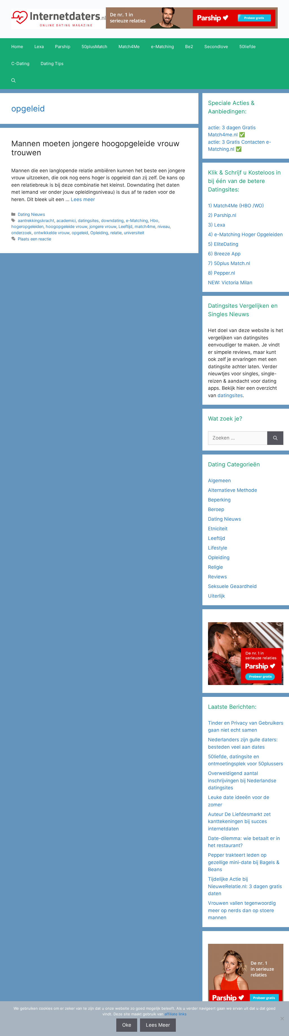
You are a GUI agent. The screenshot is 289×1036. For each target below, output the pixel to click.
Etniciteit (217, 528)
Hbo (154, 220)
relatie (116, 232)
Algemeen (219, 480)
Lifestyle (217, 548)
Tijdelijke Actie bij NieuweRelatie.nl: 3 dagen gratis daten (245, 886)
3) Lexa (216, 225)
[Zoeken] (275, 438)
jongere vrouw (102, 226)
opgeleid (80, 232)
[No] (282, 1018)
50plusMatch (94, 46)
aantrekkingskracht (36, 220)
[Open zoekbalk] (13, 80)
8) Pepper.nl (221, 273)
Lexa (39, 46)
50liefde (247, 46)
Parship (62, 46)
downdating (112, 220)
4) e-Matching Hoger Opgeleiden (245, 234)
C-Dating (20, 63)
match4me (145, 226)
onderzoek (21, 232)
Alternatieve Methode (232, 490)
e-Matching (162, 46)
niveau (163, 226)
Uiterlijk (216, 596)
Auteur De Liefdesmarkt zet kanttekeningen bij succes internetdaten (239, 821)
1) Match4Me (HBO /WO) (236, 205)
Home (17, 46)
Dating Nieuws (31, 214)
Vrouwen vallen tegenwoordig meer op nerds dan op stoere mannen (242, 910)
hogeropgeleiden (27, 226)
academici (66, 220)
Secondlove (216, 46)
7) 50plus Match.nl (229, 263)
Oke (126, 1025)
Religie (215, 567)
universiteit (134, 232)
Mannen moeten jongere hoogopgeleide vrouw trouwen (95, 148)
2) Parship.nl (222, 215)
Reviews (217, 577)
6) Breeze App (224, 254)
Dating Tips (52, 63)
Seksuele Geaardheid (232, 586)
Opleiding (99, 232)
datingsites (88, 220)
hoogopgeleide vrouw (66, 226)
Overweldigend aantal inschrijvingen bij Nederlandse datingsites (242, 780)
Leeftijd (125, 226)
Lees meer (83, 199)
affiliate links (176, 1014)
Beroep (216, 509)
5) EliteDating (223, 244)
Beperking (219, 500)
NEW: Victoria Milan (230, 282)
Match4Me (129, 46)
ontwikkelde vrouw (51, 232)
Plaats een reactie (34, 238)
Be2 (189, 46)
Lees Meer (158, 1025)
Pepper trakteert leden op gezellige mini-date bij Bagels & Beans (243, 862)
